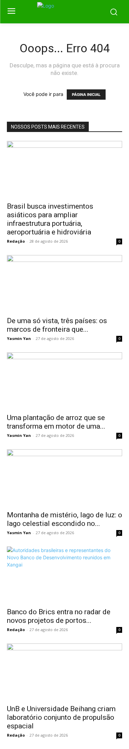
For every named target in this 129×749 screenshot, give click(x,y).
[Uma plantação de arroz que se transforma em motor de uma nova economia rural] (64, 380)
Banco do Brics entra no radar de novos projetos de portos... (58, 616)
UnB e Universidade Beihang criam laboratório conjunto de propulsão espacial (61, 717)
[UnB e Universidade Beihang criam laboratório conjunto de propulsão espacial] (64, 671)
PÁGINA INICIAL (86, 94)
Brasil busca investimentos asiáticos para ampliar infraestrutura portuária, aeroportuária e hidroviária (50, 219)
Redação (16, 241)
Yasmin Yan (19, 338)
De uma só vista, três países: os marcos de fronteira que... (57, 325)
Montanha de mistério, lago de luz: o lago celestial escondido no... (64, 519)
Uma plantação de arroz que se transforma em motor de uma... (56, 422)
